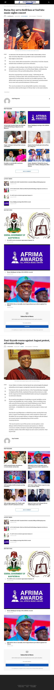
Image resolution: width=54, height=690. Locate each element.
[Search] (48, 2)
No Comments (33, 16)
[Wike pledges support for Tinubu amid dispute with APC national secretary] (15, 495)
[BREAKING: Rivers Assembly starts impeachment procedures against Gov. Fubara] (27, 289)
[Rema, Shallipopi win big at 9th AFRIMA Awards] (39, 117)
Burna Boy (7, 92)
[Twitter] (5, 61)
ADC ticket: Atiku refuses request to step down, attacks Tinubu (39, 485)
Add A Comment (27, 171)
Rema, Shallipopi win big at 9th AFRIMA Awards (38, 126)
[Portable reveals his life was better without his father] (15, 155)
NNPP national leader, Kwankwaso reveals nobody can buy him (13, 466)
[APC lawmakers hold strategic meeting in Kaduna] (15, 477)
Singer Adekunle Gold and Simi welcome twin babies (14, 145)
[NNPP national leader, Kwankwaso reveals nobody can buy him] (15, 457)
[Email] (5, 70)
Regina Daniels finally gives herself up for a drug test (38, 145)
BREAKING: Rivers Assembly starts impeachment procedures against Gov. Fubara (27, 304)
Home (5, 6)
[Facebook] (5, 58)
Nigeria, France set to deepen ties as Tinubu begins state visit (37, 504)
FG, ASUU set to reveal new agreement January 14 (21, 195)
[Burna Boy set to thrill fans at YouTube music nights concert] (27, 34)
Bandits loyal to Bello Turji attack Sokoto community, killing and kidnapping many (28, 182)
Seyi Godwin (10, 346)
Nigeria (22, 346)
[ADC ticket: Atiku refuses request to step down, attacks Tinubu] (39, 477)
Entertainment (24, 16)
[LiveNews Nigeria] (27, 2)
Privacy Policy (35, 329)
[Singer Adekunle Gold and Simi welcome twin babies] (15, 137)
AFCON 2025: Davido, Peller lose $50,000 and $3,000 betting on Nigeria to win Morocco (14, 127)
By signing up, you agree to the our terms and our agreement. (27, 329)
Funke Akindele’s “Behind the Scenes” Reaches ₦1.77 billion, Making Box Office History (38, 165)
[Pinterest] (5, 67)
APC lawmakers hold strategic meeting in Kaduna (14, 485)
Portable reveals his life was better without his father (13, 164)
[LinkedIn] (5, 64)
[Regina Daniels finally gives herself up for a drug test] (39, 137)
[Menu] (5, 2)
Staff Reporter (11, 16)
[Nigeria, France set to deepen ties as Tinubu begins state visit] (39, 495)
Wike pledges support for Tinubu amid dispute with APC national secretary (14, 504)
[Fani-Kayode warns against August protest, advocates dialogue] (27, 364)
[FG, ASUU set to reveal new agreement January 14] (6, 197)
